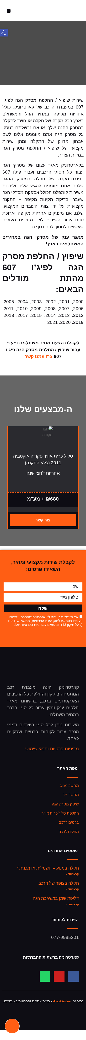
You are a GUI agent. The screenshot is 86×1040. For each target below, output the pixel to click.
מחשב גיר (71, 795)
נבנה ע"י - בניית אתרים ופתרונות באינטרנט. (43, 1001)
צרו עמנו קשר (39, 356)
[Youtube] (59, 976)
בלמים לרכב (69, 822)
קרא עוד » (72, 874)
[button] (9, 11)
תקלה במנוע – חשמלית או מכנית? (48, 868)
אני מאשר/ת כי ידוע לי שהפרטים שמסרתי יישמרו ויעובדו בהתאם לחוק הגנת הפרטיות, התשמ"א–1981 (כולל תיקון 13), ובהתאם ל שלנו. (45, 620)
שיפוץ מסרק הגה (65, 804)
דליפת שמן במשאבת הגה (56, 898)
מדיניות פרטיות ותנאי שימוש (52, 748)
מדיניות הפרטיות (33, 624)
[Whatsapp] (45, 976)
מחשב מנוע (69, 786)
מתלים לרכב (69, 832)
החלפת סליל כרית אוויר (60, 813)
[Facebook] (73, 976)
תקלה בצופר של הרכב (58, 883)
